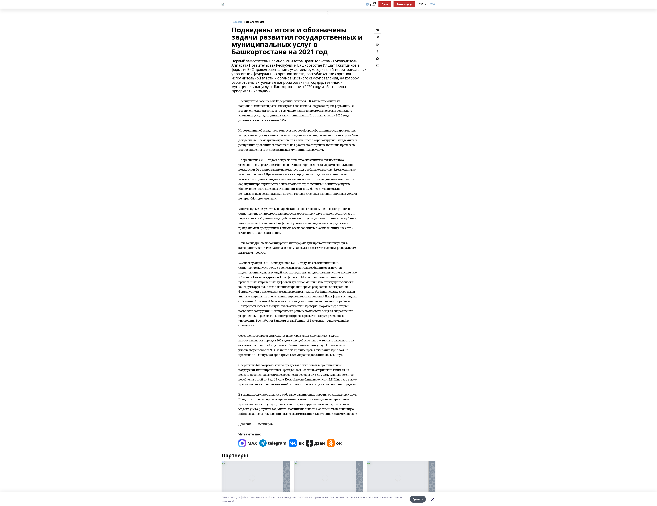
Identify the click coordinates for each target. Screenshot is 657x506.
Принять (418, 499)
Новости (236, 22)
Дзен (385, 4)
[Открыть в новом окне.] (247, 443)
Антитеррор (404, 4)
